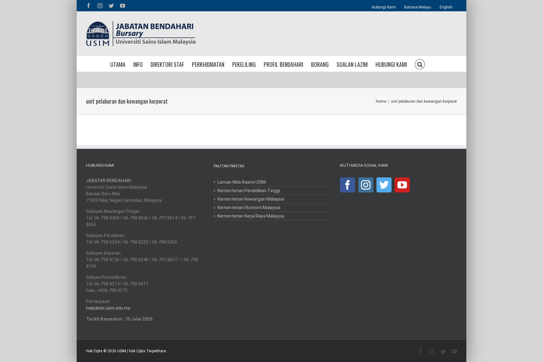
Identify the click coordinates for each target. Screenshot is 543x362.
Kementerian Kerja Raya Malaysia (250, 216)
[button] (420, 64)
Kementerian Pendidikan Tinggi (248, 190)
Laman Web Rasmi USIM (241, 182)
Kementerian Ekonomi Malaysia (248, 207)
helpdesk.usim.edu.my (108, 308)
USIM (121, 351)
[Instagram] (365, 184)
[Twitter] (384, 184)
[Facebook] (347, 184)
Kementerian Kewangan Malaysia (250, 199)
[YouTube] (402, 184)
